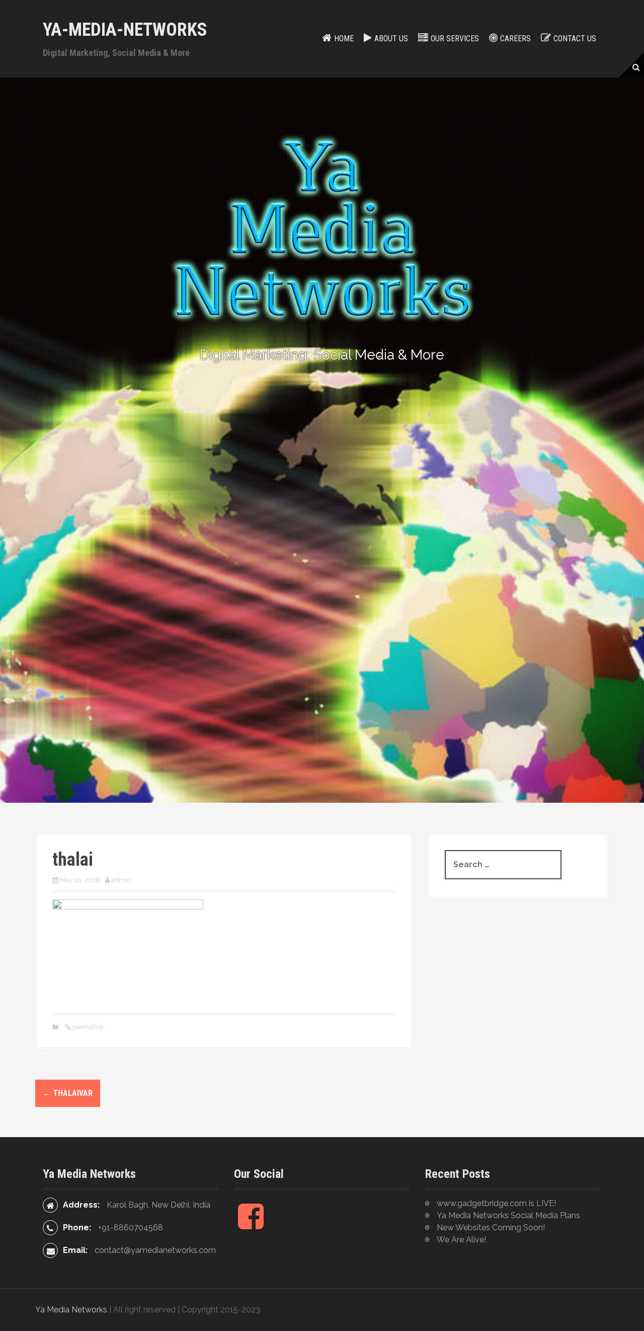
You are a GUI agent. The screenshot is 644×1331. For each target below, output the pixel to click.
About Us (391, 38)
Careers (515, 38)
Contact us (574, 38)
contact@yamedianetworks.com (155, 1250)
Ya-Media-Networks (125, 29)
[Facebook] (251, 1224)
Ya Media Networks (71, 1309)
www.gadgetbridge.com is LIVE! (496, 1203)
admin (121, 880)
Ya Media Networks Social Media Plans (508, 1215)
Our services (455, 38)
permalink (87, 1027)
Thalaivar (68, 1093)
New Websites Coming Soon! (491, 1227)
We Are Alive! (461, 1239)
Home (344, 38)
